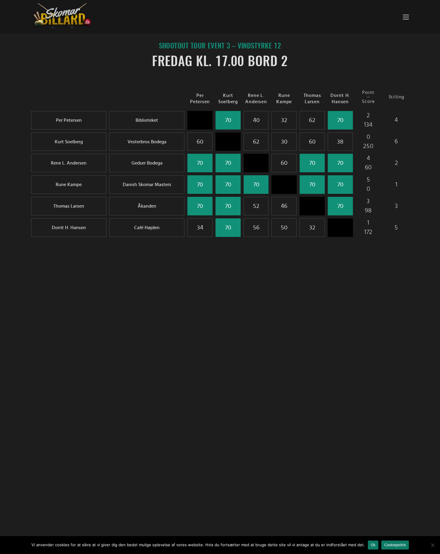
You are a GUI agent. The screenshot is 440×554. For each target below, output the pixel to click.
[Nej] (433, 545)
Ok (373, 545)
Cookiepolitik (395, 545)
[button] (406, 17)
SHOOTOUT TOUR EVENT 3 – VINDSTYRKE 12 (220, 46)
